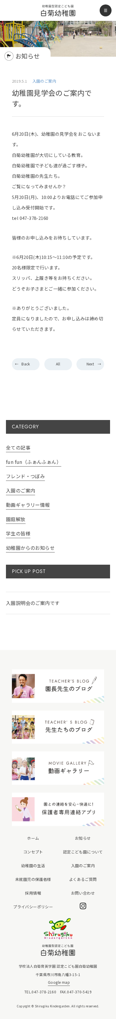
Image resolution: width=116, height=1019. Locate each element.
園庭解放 (16, 519)
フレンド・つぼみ (25, 476)
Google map (59, 982)
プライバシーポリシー (33, 907)
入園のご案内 (20, 490)
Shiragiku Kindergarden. (53, 1006)
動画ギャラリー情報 (28, 504)
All (58, 363)
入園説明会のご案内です (32, 602)
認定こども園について (83, 852)
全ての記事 (18, 447)
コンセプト (33, 852)
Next (90, 363)
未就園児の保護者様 (33, 879)
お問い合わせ (83, 893)
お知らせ (83, 838)
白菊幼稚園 (58, 10)
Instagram (83, 906)
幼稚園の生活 (33, 865)
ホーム (33, 838)
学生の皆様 (18, 533)
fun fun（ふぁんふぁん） (33, 461)
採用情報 (33, 893)
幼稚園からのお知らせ (30, 547)
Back (25, 363)
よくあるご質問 (83, 879)
